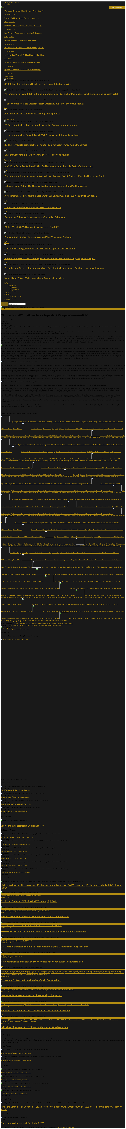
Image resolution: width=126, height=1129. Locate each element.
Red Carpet (8, 160)
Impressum (61, 1127)
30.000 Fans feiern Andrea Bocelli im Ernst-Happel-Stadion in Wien (37, 84)
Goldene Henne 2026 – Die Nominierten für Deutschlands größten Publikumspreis (45, 186)
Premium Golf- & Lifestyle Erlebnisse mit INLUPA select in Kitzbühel (38, 237)
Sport (6, 202)
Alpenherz (4, 622)
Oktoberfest (12, 622)
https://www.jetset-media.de (20, 629)
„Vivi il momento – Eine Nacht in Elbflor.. (14, 858)
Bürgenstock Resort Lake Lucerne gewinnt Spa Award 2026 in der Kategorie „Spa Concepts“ (49, 258)
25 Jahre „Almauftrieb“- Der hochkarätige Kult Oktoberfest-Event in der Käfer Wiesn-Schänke (42, 623)
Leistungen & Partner (15, 296)
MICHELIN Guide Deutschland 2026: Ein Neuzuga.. (17, 837)
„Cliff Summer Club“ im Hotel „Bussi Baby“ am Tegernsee (32, 114)
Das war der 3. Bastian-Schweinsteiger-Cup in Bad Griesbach (34, 217)
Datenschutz (70, 1127)
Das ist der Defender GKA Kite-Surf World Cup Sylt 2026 (32, 208)
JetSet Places (16, 289)
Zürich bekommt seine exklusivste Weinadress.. (16, 844)
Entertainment (9, 78)
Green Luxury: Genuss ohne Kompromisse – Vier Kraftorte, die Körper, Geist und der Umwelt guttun (54, 268)
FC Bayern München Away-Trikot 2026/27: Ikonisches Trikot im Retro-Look (41, 135)
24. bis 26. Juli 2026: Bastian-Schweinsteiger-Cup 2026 (31, 227)
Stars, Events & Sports (11, 2)
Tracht (18, 622)
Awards (14, 287)
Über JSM (7, 294)
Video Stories (12, 291)
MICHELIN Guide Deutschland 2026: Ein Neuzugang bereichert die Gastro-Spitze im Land (48, 166)
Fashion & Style (9, 119)
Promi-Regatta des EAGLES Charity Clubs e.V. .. (16, 790)
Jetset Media (8, 76)
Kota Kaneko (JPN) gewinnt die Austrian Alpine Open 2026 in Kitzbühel (39, 249)
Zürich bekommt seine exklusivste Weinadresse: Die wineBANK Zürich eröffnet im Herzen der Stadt (54, 176)
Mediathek (7, 284)
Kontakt (7, 4)
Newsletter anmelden (117, 7)
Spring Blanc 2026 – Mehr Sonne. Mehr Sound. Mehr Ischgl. (34, 278)
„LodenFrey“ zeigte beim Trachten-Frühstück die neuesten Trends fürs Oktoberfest (45, 145)
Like (5, 88)
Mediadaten (12, 298)
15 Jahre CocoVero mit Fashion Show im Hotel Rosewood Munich (36, 155)
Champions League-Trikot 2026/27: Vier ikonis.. (16, 804)
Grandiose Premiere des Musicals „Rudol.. (14, 865)
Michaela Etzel (5, 629)
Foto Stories (12, 285)
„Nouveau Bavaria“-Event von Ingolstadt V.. (15, 797)
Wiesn (22, 622)
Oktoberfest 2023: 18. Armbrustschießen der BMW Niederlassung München (36, 625)
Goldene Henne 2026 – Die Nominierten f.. (14, 851)
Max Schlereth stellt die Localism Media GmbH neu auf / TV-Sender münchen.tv (44, 104)
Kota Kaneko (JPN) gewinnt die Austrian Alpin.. (16, 1053)
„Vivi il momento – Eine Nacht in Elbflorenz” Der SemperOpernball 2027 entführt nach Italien (50, 196)
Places (6, 243)
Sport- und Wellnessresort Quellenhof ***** (22, 826)
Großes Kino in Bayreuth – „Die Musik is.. (14, 811)
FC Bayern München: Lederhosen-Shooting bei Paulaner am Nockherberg (40, 125)
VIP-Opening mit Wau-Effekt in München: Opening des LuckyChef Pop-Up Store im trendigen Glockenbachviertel (61, 94)
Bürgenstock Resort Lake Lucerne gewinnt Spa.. (16, 1060)
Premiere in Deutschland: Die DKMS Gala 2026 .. (16, 872)
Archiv (6, 292)
